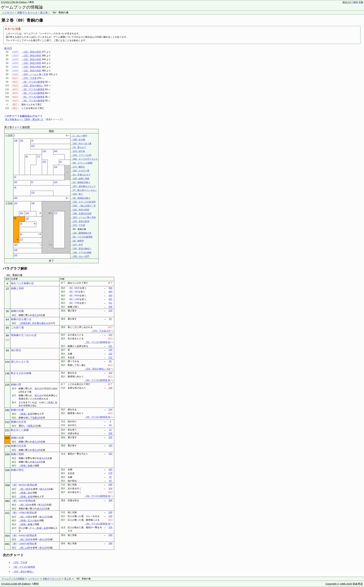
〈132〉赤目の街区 (31, 52)
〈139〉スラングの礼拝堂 (83, 202)
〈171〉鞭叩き (78, 167)
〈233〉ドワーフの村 (81, 155)
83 (21, 234)
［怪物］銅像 (25, 465)
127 (21, 239)
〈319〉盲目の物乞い (32, 85)
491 (110, 299)
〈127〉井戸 (77, 244)
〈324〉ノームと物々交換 (34, 74)
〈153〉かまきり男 (80, 170)
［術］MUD (25, 489)
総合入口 (347, 2)
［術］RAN (24, 539)
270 (55, 213)
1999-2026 (346, 583)
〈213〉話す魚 (78, 151)
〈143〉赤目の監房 (80, 221)
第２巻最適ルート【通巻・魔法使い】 (24, 119)
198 (33, 203)
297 (15, 182)
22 (110, 430)
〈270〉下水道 (29, 78)
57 (32, 182)
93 (110, 319)
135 (27, 218)
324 (21, 213)
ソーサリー (8, 12)
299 (110, 307)
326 (110, 310)
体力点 (35, 315)
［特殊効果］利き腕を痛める (33, 323)
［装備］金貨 (25, 414)
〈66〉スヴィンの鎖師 (81, 163)
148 (15, 250)
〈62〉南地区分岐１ (80, 182)
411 (110, 303)
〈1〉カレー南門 (79, 135)
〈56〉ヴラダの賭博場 (33, 82)
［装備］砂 (24, 493)
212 (110, 357)
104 (110, 335)
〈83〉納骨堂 (77, 241)
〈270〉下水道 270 (100, 331)
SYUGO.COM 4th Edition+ (14, 2)
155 (110, 350)
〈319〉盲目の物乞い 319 (97, 369)
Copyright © (332, 583)
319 (15, 244)
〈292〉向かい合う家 (81, 143)
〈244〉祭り (77, 194)
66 (26, 156)
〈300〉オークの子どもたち (84, 159)
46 (15, 187)
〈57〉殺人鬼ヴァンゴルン (84, 190)
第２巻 (44, 12)
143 (27, 213)
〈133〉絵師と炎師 (80, 178)
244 (55, 182)
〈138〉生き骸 (78, 139)
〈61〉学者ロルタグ (80, 174)
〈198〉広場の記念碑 (81, 213)
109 (15, 255)
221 (110, 346)
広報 (361, 2)
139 (33, 192)
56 (21, 223)
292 (21, 140)
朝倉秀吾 (358, 583)
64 (110, 425)
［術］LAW (24, 547)
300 (55, 151)
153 (44, 161)
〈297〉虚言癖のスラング (83, 186)
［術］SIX (24, 504)
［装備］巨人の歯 (28, 520)
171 (38, 156)
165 (15, 198)
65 (110, 361)
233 (44, 151)
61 (61, 161)
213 (33, 146)
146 (110, 388)
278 (110, 473)
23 (32, 140)
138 (15, 140)
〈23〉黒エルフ (78, 147)
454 (110, 295)
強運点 (35, 417)
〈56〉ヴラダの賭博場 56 (97, 342)
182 (110, 354)
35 (110, 477)
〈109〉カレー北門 (80, 256)
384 (110, 292)
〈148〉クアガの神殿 (81, 252)
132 (15, 203)
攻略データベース (27, 12)
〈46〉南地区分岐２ (80, 198)
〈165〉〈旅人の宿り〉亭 (83, 205)
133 (55, 167)
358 (110, 288)
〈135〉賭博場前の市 (81, 233)
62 (15, 177)
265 (110, 469)
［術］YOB (24, 517)
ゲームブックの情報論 (22, 7)
